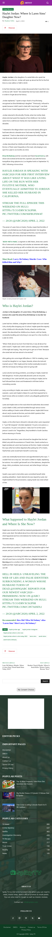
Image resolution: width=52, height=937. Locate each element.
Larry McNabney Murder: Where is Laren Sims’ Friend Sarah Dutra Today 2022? (13, 667)
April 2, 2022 (36, 220)
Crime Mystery (8, 9)
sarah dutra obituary (10, 640)
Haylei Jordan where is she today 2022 (15, 636)
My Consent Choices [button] (26, 690)
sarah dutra (42, 636)
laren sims (33, 636)
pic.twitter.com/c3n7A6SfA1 (22, 606)
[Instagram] (19, 918)
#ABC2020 (8, 174)
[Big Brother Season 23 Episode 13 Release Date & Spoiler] (8, 795)
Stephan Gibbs (9, 21)
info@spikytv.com (31, 902)
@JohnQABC (19, 588)
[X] (32, 918)
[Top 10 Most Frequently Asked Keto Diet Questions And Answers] (8, 784)
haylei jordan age (14, 629)
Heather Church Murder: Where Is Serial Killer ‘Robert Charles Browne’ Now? (39, 667)
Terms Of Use (7, 764)
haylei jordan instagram (29, 629)
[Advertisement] (26, 714)
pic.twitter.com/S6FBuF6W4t (22, 213)
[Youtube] (39, 918)
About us (6, 757)
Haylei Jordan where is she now (13, 633)
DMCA (4, 753)
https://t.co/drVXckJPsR (19, 210)
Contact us (6, 761)
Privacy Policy (7, 768)
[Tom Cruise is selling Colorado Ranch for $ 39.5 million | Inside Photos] (8, 808)
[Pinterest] (26, 918)
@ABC (35, 595)
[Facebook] (13, 918)
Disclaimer (6, 750)
